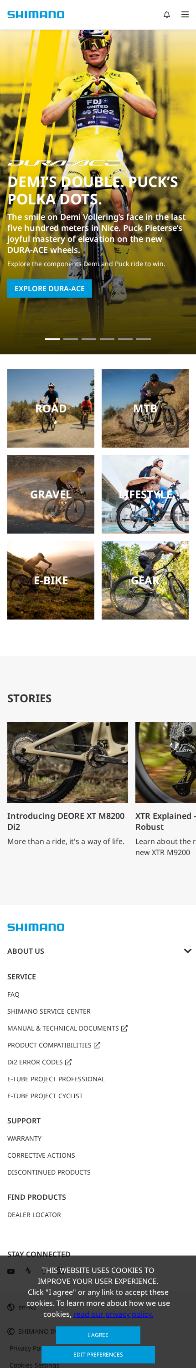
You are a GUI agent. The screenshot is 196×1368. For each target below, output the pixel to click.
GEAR (145, 580)
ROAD (51, 408)
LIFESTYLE (145, 494)
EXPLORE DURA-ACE (50, 288)
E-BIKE (51, 580)
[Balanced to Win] (70, 339)
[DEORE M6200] (107, 339)
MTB (145, 408)
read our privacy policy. (113, 1314)
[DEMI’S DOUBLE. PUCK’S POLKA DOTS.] (52, 339)
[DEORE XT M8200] (89, 339)
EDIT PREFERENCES (98, 1354)
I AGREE (98, 1335)
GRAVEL (51, 494)
